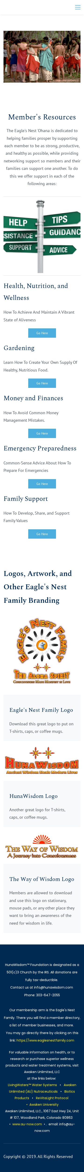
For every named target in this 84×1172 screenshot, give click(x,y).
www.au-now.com (27, 1124)
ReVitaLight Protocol (52, 1098)
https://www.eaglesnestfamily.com (45, 1040)
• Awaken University (42, 1104)
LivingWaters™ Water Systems (32, 1085)
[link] (42, 34)
